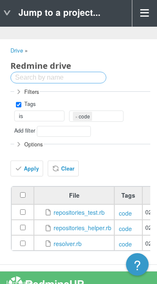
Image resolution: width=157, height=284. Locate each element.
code (125, 213)
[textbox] (95, 115)
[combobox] (96, 116)
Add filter (24, 130)
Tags (29, 104)
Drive (16, 50)
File (74, 195)
